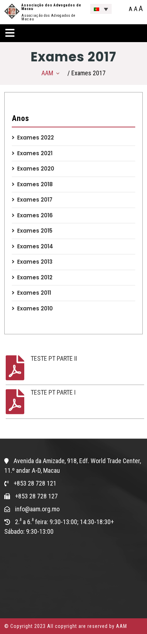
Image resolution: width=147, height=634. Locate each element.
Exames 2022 (35, 137)
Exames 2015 (34, 230)
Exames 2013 (34, 261)
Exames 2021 (34, 153)
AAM (47, 73)
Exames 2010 (35, 308)
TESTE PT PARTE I (53, 392)
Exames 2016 (35, 215)
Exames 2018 (35, 184)
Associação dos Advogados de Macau (51, 7)
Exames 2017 (34, 199)
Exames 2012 (34, 277)
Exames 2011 (34, 292)
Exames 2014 (35, 246)
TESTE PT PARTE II (54, 358)
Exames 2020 (35, 168)
